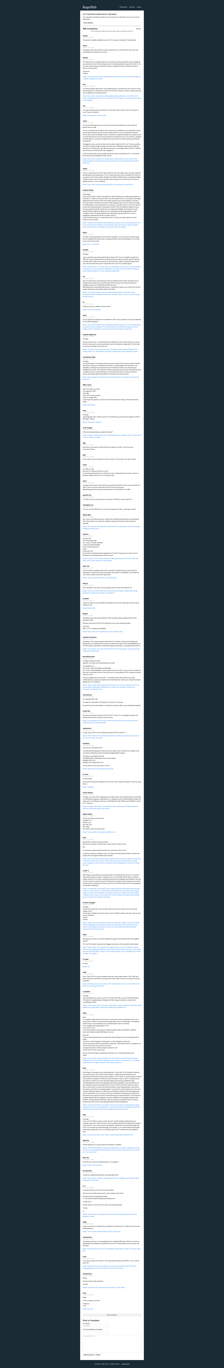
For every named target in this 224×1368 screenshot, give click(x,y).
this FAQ (92, 925)
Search (139, 7)
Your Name (86, 1323)
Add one (138, 28)
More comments (112, 1315)
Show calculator (88, 22)
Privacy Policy (125, 1364)
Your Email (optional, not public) (93, 1329)
